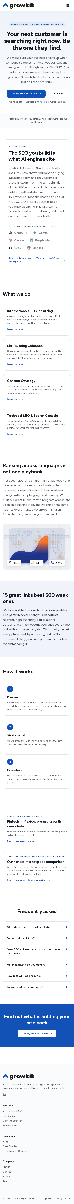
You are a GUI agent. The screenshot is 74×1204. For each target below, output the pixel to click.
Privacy (6, 1176)
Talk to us (57, 93)
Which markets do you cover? (37, 964)
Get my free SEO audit (24, 93)
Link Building (9, 1116)
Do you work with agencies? (37, 987)
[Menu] (67, 5)
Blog (5, 1141)
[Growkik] (19, 5)
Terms (6, 1181)
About (6, 1166)
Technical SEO (11, 1125)
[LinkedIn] (4, 1094)
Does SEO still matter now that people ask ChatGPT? (37, 951)
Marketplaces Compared (16, 1151)
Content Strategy (12, 1120)
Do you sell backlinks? (37, 938)
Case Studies (10, 1146)
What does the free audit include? (37, 927)
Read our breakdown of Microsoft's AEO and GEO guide (34, 260)
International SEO (12, 1111)
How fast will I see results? (37, 976)
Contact (7, 1171)
